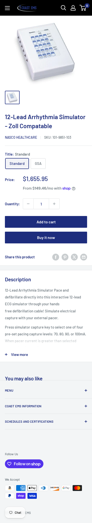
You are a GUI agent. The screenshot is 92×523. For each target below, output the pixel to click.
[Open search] (63, 8)
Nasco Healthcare (21, 137)
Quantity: (12, 204)
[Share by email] (83, 257)
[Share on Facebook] (55, 257)
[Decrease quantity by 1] (28, 204)
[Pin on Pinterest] (65, 257)
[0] (83, 8)
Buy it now (46, 237)
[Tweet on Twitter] (74, 257)
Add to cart (46, 221)
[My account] (73, 8)
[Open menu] (7, 8)
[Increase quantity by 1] (54, 204)
